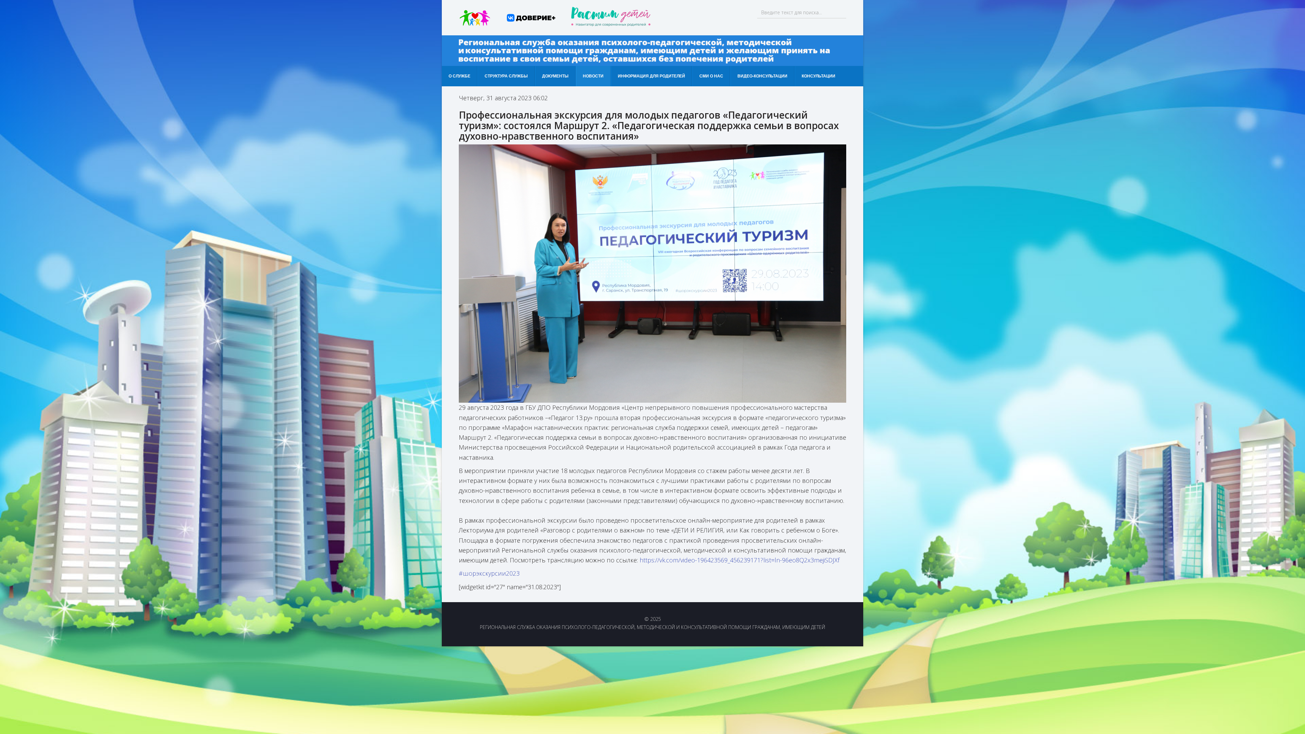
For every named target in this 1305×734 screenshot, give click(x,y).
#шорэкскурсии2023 (489, 573)
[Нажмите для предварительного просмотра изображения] (652, 273)
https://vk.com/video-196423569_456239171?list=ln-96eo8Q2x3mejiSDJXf (739, 560)
